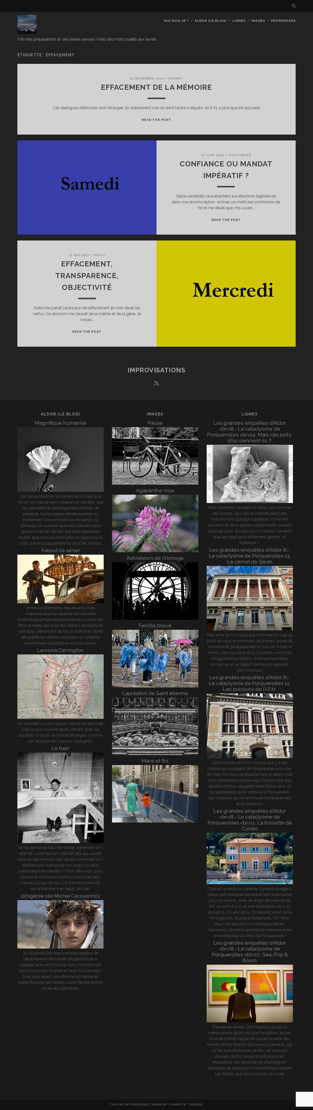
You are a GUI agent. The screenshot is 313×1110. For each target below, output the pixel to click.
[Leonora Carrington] (60, 717)
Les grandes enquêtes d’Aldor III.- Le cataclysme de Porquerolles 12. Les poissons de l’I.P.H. (250, 683)
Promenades (283, 21)
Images (258, 21)
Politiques (240, 155)
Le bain (60, 748)
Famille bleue (155, 625)
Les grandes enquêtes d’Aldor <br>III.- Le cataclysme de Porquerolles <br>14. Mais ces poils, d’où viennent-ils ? (249, 432)
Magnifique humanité (60, 423)
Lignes (239, 21)
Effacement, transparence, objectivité (87, 276)
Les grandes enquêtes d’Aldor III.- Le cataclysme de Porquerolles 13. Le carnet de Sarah (250, 556)
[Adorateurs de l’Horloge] (155, 618)
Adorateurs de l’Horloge (155, 558)
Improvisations (157, 370)
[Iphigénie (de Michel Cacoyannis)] (60, 947)
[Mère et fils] (155, 821)
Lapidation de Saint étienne (155, 693)
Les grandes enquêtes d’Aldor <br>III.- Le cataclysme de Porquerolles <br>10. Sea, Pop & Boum (250, 951)
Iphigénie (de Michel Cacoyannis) (60, 896)
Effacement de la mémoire (156, 87)
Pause (155, 423)
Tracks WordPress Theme (136, 1104)
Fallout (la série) (60, 550)
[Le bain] (60, 841)
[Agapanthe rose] (155, 551)
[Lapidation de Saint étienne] (155, 753)
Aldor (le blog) (211, 21)
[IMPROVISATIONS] (26, 31)
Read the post (156, 120)
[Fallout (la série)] (60, 602)
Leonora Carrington (60, 650)
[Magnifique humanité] (60, 490)
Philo (99, 255)
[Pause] (155, 483)
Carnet (175, 78)
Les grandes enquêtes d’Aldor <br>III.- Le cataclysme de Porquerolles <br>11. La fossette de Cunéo (250, 820)
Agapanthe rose (155, 490)
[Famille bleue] (155, 686)
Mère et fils (155, 761)
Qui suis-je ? (176, 21)
